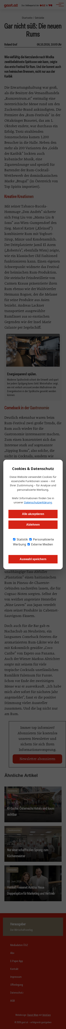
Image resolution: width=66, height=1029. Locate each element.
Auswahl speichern (33, 559)
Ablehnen (33, 524)
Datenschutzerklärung (38, 502)
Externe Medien (41, 544)
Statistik (22, 539)
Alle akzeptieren (33, 514)
